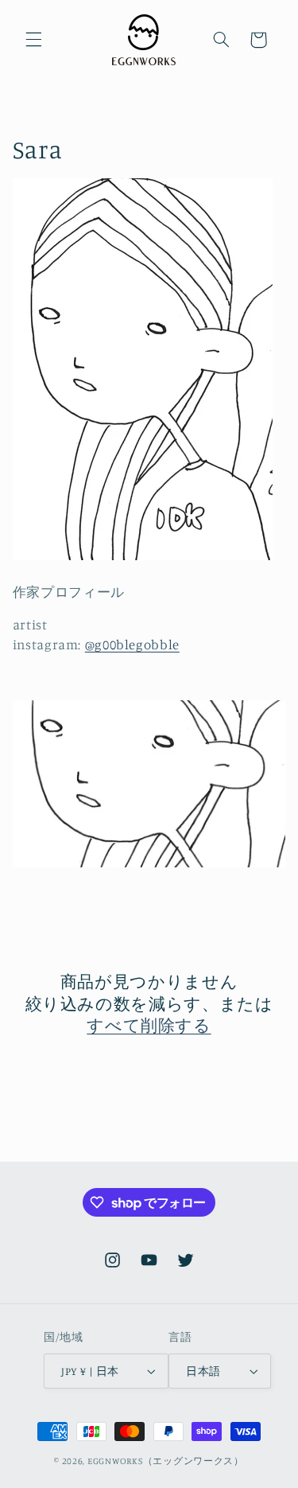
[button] (33, 39)
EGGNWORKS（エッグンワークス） (165, 1461)
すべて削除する (149, 1025)
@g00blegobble (132, 644)
